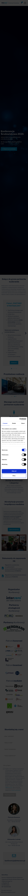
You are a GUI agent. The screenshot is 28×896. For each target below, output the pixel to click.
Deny (14, 475)
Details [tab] (14, 423)
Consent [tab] (5, 423)
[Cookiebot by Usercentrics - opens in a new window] (19, 419)
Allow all (14, 471)
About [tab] (23, 423)
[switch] (24, 455)
